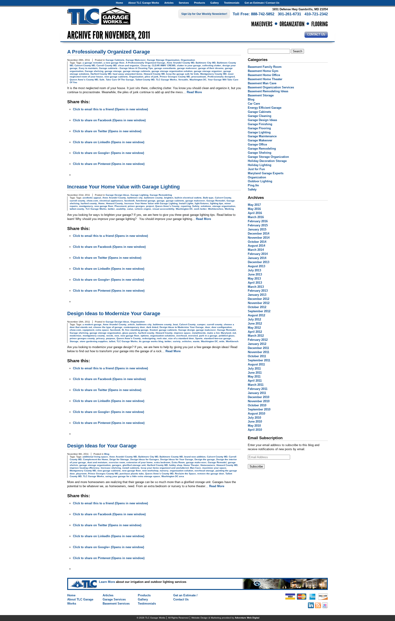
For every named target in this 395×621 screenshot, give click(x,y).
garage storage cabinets (136, 71)
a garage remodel (92, 62)
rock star (162, 338)
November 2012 (259, 303)
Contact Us (316, 34)
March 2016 (256, 217)
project (150, 206)
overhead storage (204, 470)
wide (221, 341)
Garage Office (257, 144)
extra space (102, 330)
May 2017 (254, 204)
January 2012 (257, 344)
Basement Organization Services (271, 87)
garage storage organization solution (172, 71)
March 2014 (256, 249)
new (117, 335)
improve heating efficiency (84, 468)
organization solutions (162, 335)
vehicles (187, 341)
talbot (112, 341)
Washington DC (197, 79)
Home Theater (191, 465)
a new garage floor (114, 62)
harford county (89, 203)
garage (161, 200)
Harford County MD (101, 74)
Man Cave (195, 468)
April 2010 (255, 429)
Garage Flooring (259, 128)
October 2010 (257, 405)
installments (199, 333)
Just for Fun (256, 169)
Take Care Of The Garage (120, 79)
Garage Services (114, 599)
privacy (100, 338)
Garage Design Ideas (117, 195)
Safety (195, 206)
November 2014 (259, 237)
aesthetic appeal (92, 197)
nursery (164, 470)
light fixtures (202, 203)
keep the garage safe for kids (182, 74)
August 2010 (256, 413)
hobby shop (175, 465)
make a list (213, 333)
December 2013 (258, 262)
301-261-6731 (289, 14)
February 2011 (257, 389)
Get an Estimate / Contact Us (262, 2)
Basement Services (116, 603)
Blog (106, 454)
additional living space (95, 456)
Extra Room (178, 462)
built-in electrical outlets (188, 197)
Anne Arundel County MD (180, 62)
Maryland (226, 333)
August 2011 (256, 364)
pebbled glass (227, 335)
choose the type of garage (107, 327)
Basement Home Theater (265, 79)
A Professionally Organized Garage (108, 52)
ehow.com (92, 200)
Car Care (254, 103)
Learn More (107, 582)
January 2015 (257, 229)
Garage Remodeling (161, 195)
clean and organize (128, 65)
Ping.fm (253, 185)
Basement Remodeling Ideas (268, 91)
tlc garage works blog (151, 341)
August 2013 (256, 266)
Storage (74, 341)
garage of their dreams (211, 68)
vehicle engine (143, 209)
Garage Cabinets (115, 60)
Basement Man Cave (262, 83)
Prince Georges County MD (175, 76)
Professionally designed (221, 76)
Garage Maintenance (262, 136)
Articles (168, 2)
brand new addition (195, 456)
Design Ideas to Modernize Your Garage (113, 313)
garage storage (113, 71)
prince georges (136, 206)
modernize (75, 335)
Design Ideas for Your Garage (101, 446)
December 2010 (258, 397)
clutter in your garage (189, 65)
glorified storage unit (134, 465)
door (207, 327)
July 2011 (254, 368)
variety (177, 341)
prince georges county (82, 338)
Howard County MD (154, 74)
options (145, 335)
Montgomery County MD (213, 74)
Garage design (186, 330)
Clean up (145, 65)
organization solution (181, 470)
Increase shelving (111, 468)
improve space (182, 333)
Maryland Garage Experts (265, 173)
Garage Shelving (259, 152)
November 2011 (258, 352)
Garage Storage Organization (163, 60)
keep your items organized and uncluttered (165, 468)
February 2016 (258, 221)
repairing (186, 206)
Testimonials (231, 2)
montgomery (86, 206)
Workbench (232, 341)
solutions (206, 206)
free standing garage (136, 330)
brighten (168, 197)
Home (119, 2)
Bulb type (208, 197)
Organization (188, 60)
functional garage (145, 200)
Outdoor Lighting (260, 181)
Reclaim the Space (185, 473)
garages (116, 465)
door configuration (221, 327)
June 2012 (255, 323)
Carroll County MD (106, 65)
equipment (88, 330)
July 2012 (254, 319)
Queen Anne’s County (167, 206)
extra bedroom (162, 462)
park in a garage (208, 335)
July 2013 (254, 270)
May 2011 (254, 376)
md (234, 333)
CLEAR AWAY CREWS (164, 65)
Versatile (183, 79)
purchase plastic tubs (132, 473)
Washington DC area (172, 476)
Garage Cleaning (259, 116)
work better (200, 209)
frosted (153, 330)
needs (109, 335)
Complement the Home (95, 459)
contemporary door (134, 327)
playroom (81, 473)
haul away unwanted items (127, 74)
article (131, 324)
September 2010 (259, 409)
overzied (193, 335)
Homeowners (207, 465)
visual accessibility (163, 209)
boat (175, 324)
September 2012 (259, 311)
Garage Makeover (136, 60)
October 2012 (257, 307)
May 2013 (254, 278)
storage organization (223, 206)
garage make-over (196, 462)
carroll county (77, 200)
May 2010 (254, 425)
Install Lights (186, 203)
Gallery (214, 2)
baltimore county (153, 197)
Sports (199, 338)
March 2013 (256, 286)
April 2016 (255, 213)
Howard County (114, 203)
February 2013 (258, 290)
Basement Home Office (264, 75)
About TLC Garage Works (143, 2)
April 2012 (255, 331)
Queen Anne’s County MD (84, 79)
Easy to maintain (88, 68)
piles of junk (151, 76)
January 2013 (257, 294)
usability (121, 209)
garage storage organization (105, 333)
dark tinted (152, 327)
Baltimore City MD (206, 62)
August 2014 (256, 245)
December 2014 (258, 233)
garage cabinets (175, 200)
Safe (101, 79)
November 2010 (259, 401)
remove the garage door (210, 473)
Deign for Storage (119, 459)
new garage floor (103, 206)
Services (184, 2)
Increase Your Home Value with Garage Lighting (123, 187)
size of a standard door (181, 338)
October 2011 (257, 356)
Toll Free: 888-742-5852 (253, 14)
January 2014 (257, 258)
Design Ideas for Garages (144, 459)
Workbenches (215, 209)
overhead (181, 335)
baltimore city (135, 197)
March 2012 (256, 335)
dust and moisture (97, 462)
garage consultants (165, 68)
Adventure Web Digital (247, 617)
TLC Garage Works (166, 79)
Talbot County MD (145, 79)
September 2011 (259, 360)
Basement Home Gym (263, 71)
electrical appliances (111, 200)
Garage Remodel (215, 200)
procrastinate (198, 76)
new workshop (150, 470)
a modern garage (92, 324)
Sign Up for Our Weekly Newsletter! (204, 14)
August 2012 (256, 315)
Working (229, 209)
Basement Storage (261, 95)
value (130, 209)
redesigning (148, 338)
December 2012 (258, 299)
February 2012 (258, 339)
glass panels (129, 333)
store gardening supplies (94, 341)
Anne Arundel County (114, 197)
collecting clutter (211, 65)
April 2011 (255, 380)
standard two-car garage (217, 338)
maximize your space (214, 468)
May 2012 (254, 327)
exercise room (117, 462)
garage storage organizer (208, 71)
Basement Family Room (265, 67)
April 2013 (255, 282)
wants (196, 341)
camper (201, 324)
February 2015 (258, 225)
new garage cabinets (116, 76)
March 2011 (256, 384)
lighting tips (216, 203)
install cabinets (130, 468)
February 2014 (258, 254)
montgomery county (94, 335)
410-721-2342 (316, 14)
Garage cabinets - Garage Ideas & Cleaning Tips (126, 68)
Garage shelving (94, 71)
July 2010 (254, 417)
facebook (129, 200)
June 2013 (255, 274)
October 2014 (257, 241)
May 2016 (254, 209)
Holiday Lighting (259, 165)
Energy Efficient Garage (264, 107)
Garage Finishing (260, 124)
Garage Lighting (139, 195)
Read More (194, 92)
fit (123, 330)
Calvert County (223, 197)
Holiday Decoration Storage (267, 161)
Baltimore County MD (171, 456)
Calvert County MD (85, 65)
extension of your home (139, 462)
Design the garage (205, 459)
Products (199, 2)
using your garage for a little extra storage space (132, 476)
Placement (120, 206)
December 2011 (258, 348)
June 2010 (255, 421)
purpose (110, 338)
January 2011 (257, 393)
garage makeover (187, 68)
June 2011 (255, 372)
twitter (111, 209)
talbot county (77, 209)
